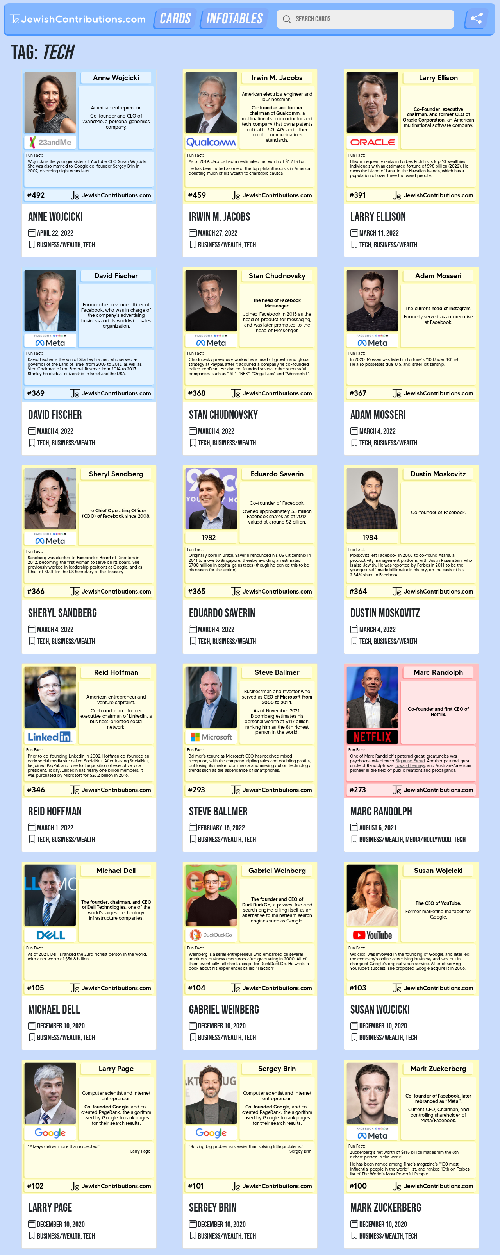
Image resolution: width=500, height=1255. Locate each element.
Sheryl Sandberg (62, 613)
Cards (176, 19)
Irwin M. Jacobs (219, 217)
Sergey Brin (212, 1208)
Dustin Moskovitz (385, 613)
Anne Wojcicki (55, 217)
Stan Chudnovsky (223, 415)
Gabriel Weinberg (224, 1010)
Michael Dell (54, 1010)
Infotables (234, 19)
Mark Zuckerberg (385, 1208)
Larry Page (50, 1208)
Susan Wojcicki (380, 1010)
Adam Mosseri (378, 415)
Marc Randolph (381, 811)
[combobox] (365, 19)
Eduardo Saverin (222, 613)
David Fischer (55, 415)
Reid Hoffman (55, 811)
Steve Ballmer (218, 811)
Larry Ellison (378, 217)
